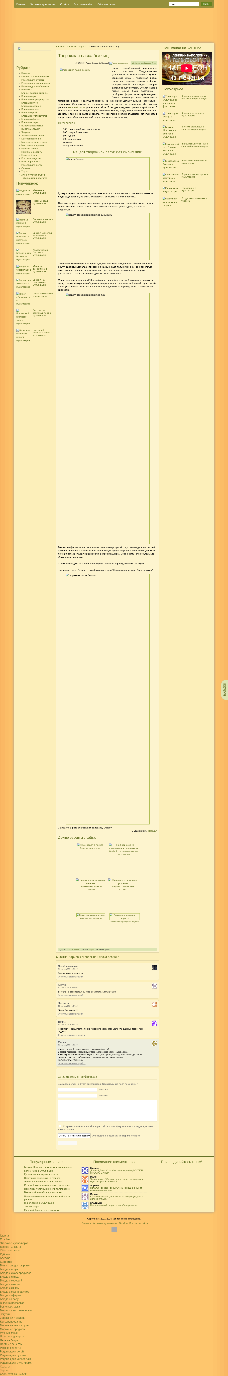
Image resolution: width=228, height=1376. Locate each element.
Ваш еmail (103, 1096)
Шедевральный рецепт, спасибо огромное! (113, 1205)
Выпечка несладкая (32, 125)
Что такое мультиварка (42, 4)
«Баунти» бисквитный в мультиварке (40, 269)
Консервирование (31, 138)
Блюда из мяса (29, 102)
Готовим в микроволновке (35, 76)
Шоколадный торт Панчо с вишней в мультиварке (194, 144)
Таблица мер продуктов (34, 178)
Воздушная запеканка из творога (194, 199)
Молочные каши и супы (34, 142)
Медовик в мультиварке (39, 191)
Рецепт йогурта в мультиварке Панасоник (47, 1185)
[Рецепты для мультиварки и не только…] (114, 25)
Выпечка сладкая (30, 128)
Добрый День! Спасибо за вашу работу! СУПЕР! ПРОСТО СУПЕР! (116, 1171)
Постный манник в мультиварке (43, 220)
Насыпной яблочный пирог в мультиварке (42, 332)
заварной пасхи (76, 107)
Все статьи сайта (83, 4)
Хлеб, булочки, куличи (33, 174)
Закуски (25, 132)
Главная (20, 4)
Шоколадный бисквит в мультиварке (193, 161)
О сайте (64, 4)
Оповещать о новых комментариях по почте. (116, 1135)
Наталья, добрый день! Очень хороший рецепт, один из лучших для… (116, 1188)
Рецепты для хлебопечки (35, 86)
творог (91, 950)
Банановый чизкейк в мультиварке (43, 1192)
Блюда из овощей (31, 106)
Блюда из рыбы (29, 112)
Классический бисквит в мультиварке (40, 252)
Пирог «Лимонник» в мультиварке (43, 294)
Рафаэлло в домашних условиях (123, 887)
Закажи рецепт (32, 1206)
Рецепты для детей (31, 165)
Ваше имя (103, 1090)
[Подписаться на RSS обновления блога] (202, 37)
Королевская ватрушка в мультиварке (194, 175)
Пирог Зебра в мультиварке (40, 202)
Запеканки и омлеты (32, 135)
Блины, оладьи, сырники (34, 93)
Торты (24, 171)
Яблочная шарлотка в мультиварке (43, 1181)
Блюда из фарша (30, 119)
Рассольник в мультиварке (188, 189)
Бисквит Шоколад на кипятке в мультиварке (42, 235)
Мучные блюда (29, 148)
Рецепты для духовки (33, 80)
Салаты (25, 168)
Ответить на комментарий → (71, 977)
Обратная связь (106, 4)
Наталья (152, 830)
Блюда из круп (29, 96)
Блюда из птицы (30, 109)
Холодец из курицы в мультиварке (192, 114)
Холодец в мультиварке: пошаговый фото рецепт (194, 97)
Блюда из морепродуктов (35, 99)
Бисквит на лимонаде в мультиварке (39, 282)
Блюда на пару (29, 122)
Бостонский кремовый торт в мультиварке (42, 313)
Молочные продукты (32, 145)
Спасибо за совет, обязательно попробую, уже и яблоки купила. (116, 1197)
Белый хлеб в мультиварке (38, 1170)
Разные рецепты (30, 161)
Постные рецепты (31, 158)
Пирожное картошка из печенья (91, 887)
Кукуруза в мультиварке (91, 918)
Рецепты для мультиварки (35, 83)
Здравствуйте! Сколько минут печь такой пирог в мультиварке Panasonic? (116, 1180)
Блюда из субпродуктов (34, 115)
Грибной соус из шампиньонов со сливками (123, 852)
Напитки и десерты (31, 151)
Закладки (224, 689)
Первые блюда (29, 155)
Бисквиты (26, 89)
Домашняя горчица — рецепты (124, 921)
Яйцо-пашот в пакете (90, 848)
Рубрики (5, 1254)
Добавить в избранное (144, 63)
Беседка (25, 73)
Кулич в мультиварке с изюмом (41, 1174)
